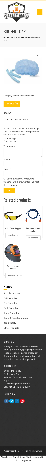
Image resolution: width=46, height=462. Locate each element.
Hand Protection (12, 313)
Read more (13, 235)
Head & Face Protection (21, 37)
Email (7, 169)
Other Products (11, 328)
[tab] (12, 104)
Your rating (10, 138)
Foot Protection (11, 308)
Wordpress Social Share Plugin (17, 457)
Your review (10, 146)
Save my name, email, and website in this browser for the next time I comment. (21, 182)
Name (7, 159)
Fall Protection (11, 298)
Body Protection (12, 293)
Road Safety (10, 323)
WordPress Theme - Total (15, 451)
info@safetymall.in (20, 383)
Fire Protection (11, 303)
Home (6, 37)
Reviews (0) (12, 103)
